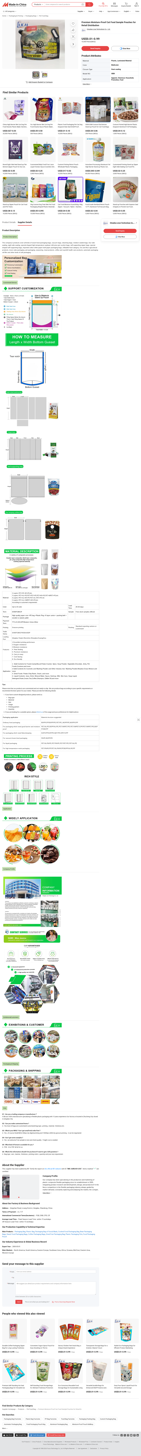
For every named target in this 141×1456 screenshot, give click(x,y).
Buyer (90, 11)
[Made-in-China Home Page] (14, 4)
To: (13, 1278)
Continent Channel (96, 1442)
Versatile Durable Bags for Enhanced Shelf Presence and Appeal (96, 1387)
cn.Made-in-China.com (91, 1444)
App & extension (113, 11)
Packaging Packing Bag (87, 1419)
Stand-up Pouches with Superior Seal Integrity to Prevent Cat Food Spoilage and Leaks (125, 205)
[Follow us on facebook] (122, 1435)
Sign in (136, 6)
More (4, 1428)
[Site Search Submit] (89, 4)
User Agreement (82, 1448)
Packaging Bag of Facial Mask (46, 1231)
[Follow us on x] (125, 1435)
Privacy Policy (104, 1448)
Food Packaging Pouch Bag (35, 1424)
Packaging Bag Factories (12, 1419)
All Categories (10, 11)
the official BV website (53, 1169)
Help (100, 11)
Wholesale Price (83, 1442)
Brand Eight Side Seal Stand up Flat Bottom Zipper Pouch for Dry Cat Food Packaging (15, 165)
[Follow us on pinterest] (134, 1435)
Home (4, 16)
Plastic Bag (30, 1231)
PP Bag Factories (51, 1419)
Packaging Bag (20, 1231)
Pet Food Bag (43, 16)
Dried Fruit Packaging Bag (55, 1234)
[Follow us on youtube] (131, 1435)
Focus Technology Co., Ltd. (55, 1448)
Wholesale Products (70, 1442)
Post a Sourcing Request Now (63, 1302)
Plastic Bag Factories (33, 1419)
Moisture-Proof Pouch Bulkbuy (82, 1424)
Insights (117, 1442)
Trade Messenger (37, 1435)
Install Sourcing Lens (57, 1435)
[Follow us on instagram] (128, 1435)
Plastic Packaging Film (74, 1234)
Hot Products (26, 1442)
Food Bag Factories (67, 1419)
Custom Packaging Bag (108, 1419)
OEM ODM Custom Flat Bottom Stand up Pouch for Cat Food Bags (97, 125)
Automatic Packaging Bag (13, 1424)
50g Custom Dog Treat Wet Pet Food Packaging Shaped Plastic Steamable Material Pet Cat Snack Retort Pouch (43, 205)
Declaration (93, 1448)
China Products (36, 1442)
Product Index (108, 1442)
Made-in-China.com (61, 1444)
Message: (11, 1283)
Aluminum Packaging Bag (59, 1424)
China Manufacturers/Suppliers (53, 1442)
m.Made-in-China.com (75, 1444)
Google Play (21, 1435)
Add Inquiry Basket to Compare (41, 82)
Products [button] (37, 4)
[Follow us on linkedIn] (137, 1435)
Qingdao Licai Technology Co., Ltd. (98, 29)
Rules (137, 11)
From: (12, 1272)
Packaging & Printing (16, 16)
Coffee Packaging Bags (36, 1234)
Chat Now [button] (126, 48)
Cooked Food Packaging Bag (68, 1231)
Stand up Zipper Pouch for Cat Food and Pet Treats (15, 205)
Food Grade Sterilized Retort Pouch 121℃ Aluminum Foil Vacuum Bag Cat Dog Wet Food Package (97, 205)
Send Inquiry (95, 48)
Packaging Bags (31, 16)
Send (19, 1302)
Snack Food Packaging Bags (17, 1234)
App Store (7, 1435)
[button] (83, 4)
